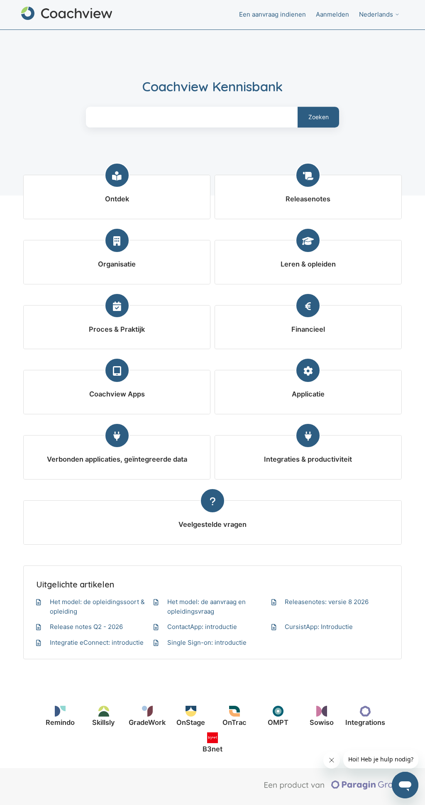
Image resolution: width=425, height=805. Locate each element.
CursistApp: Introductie (319, 627)
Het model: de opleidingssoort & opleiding (97, 606)
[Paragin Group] (333, 787)
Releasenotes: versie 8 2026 (327, 602)
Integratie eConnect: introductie (97, 642)
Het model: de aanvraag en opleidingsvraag (206, 606)
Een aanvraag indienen (272, 14)
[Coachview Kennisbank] (66, 14)
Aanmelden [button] (332, 14)
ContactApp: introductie (202, 627)
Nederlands (377, 14)
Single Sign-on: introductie (207, 642)
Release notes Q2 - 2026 (86, 627)
